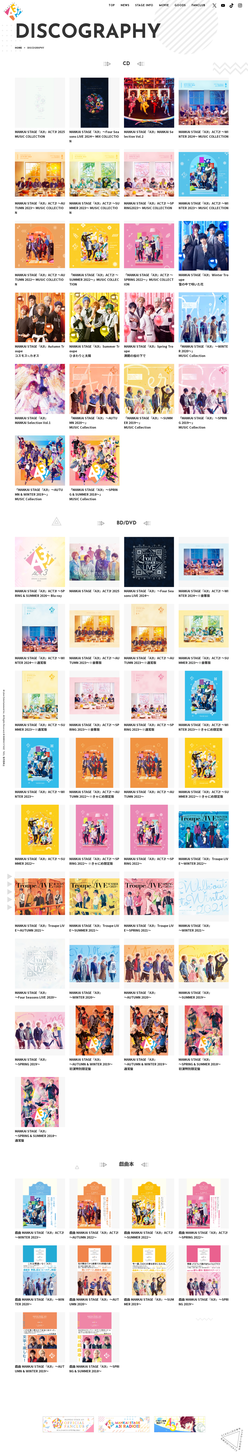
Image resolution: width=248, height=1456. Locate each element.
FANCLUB (198, 5)
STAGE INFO (144, 5)
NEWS (125, 5)
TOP (112, 5)
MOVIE (164, 5)
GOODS (180, 5)
